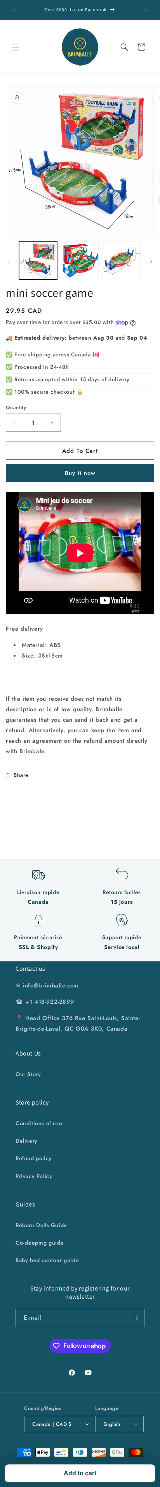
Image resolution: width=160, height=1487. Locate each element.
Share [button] (21, 775)
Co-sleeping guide (40, 1243)
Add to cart (80, 1473)
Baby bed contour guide (47, 1260)
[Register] (135, 1318)
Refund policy (34, 1158)
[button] (15, 47)
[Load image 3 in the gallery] (122, 260)
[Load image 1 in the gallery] (38, 260)
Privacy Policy (34, 1176)
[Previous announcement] (14, 10)
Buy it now (80, 473)
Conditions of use (39, 1123)
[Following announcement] (145, 10)
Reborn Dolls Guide (41, 1225)
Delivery (27, 1141)
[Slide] (8, 262)
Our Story (28, 1074)
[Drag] (151, 262)
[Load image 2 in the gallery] (80, 260)
